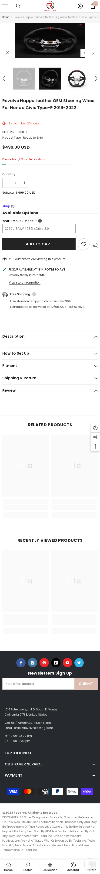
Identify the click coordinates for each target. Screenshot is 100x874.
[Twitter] (79, 662)
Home (5, 17)
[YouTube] (67, 662)
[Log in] (80, 6)
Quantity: (9, 174)
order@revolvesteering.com (33, 728)
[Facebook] (21, 662)
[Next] (93, 53)
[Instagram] (32, 662)
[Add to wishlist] (84, 244)
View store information (24, 282)
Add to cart (39, 244)
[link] (25, 507)
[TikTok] (55, 662)
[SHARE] (94, 245)
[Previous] (84, 53)
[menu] (5, 6)
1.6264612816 (43, 723)
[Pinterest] (44, 662)
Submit (86, 683)
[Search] (18, 6)
